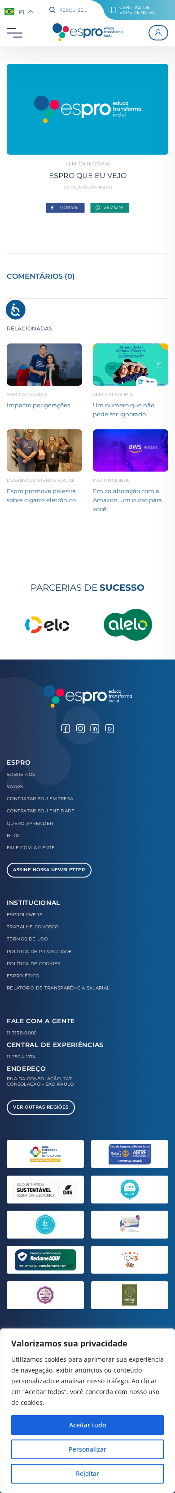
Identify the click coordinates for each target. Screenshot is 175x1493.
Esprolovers (24, 914)
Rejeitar (87, 1473)
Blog (14, 835)
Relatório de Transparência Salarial (58, 987)
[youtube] (109, 727)
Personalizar (87, 1449)
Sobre (21, 774)
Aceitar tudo (87, 1425)
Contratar (40, 798)
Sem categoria (87, 163)
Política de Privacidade (39, 951)
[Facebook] (65, 208)
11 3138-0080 (22, 1032)
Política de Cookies (34, 963)
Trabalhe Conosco (33, 926)
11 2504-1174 (21, 1056)
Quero (30, 823)
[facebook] (65, 727)
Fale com (31, 847)
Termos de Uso (27, 938)
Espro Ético (23, 975)
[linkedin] (94, 727)
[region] (87, 1410)
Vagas (15, 786)
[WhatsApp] (109, 208)
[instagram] (80, 727)
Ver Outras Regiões (41, 1107)
